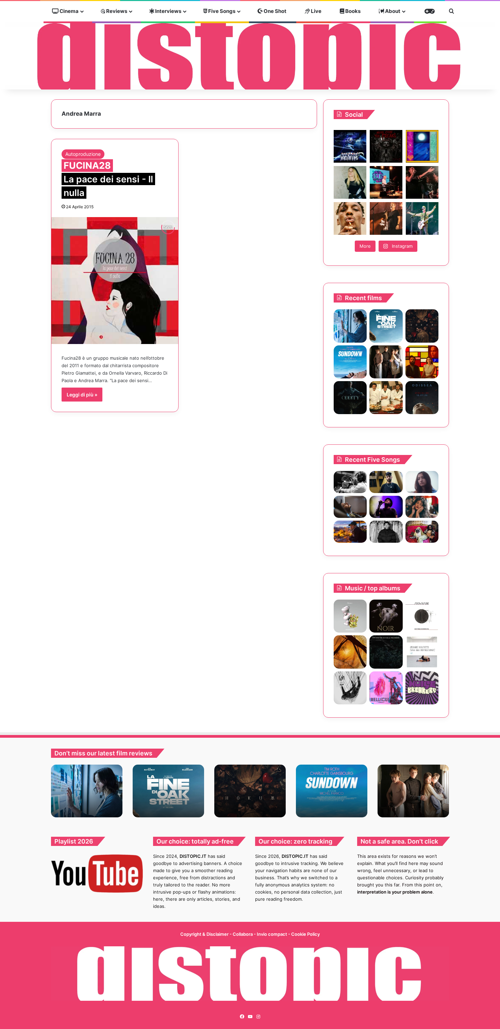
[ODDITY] (350, 397)
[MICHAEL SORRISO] (385, 532)
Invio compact (272, 934)
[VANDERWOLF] (421, 532)
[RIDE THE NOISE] (350, 482)
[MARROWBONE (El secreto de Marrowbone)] (385, 361)
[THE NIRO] (385, 507)
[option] (86, 791)
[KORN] (350, 687)
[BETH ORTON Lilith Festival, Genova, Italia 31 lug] (386, 182)
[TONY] (385, 397)
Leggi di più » (82, 394)
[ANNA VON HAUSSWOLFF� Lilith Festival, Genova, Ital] (350, 182)
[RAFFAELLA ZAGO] (421, 507)
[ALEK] (421, 482)
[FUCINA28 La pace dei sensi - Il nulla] (114, 280)
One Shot (274, 11)
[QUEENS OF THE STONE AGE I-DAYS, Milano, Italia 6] (422, 218)
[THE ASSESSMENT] (421, 361)
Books (352, 11)
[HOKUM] (421, 325)
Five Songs (221, 11)
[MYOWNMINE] (421, 616)
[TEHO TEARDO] (385, 651)
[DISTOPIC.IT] (250, 55)
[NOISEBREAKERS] (421, 687)
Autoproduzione (83, 154)
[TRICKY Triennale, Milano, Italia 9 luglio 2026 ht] (350, 218)
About (392, 11)
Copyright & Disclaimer (204, 934)
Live (315, 11)
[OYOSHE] (385, 482)
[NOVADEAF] (385, 687)
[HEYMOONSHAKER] (385, 616)
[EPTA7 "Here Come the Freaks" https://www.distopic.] (386, 146)
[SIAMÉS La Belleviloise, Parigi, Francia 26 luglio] (422, 182)
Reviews (116, 11)
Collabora (243, 934)
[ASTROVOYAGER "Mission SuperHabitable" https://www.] (350, 146)
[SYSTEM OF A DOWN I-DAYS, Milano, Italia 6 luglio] (386, 218)
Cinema (69, 11)
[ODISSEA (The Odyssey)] (421, 397)
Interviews (167, 11)
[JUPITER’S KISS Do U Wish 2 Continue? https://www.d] (422, 146)
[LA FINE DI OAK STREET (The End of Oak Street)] (385, 325)
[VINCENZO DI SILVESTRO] (350, 651)
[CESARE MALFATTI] (421, 651)
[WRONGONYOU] (350, 507)
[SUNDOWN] (350, 361)
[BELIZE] (350, 616)
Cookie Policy (305, 934)
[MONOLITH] (350, 325)
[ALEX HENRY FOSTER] (350, 532)
